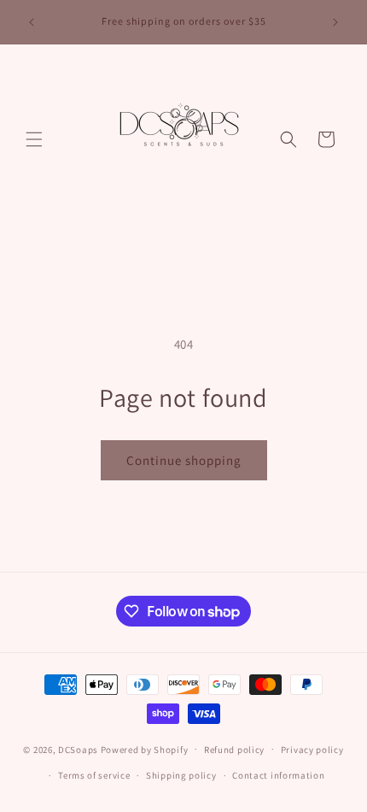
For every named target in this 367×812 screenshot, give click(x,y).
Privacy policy (312, 750)
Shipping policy (181, 775)
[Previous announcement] (31, 22)
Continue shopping (184, 460)
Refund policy (234, 750)
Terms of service (94, 775)
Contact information (278, 775)
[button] (34, 139)
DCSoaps (78, 749)
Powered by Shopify (145, 749)
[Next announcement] (335, 22)
